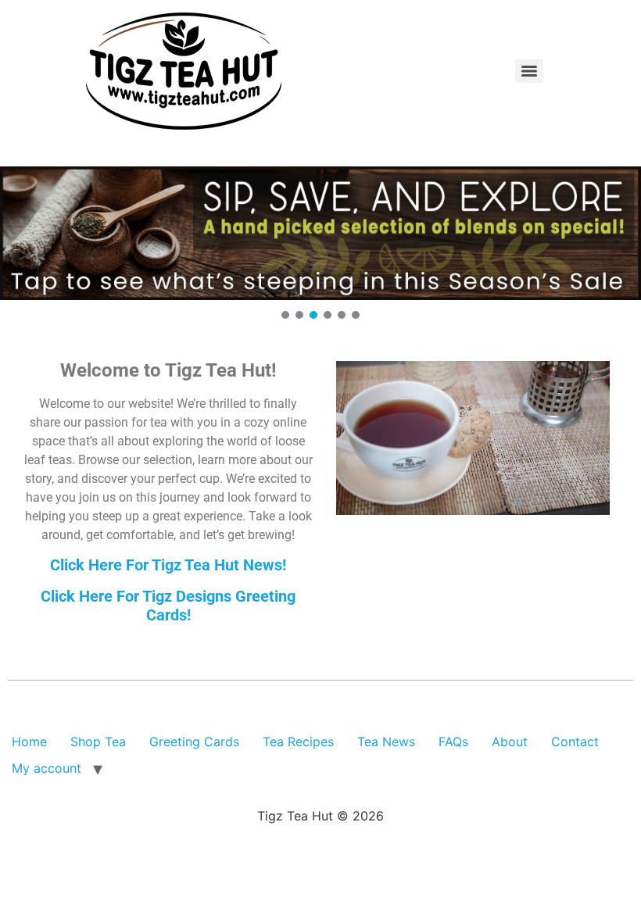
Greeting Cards (194, 741)
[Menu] (529, 71)
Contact (575, 741)
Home (29, 741)
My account (46, 768)
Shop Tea (98, 741)
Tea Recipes (298, 741)
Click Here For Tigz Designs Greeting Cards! (168, 605)
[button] (320, 233)
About (510, 741)
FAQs (453, 741)
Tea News (386, 741)
